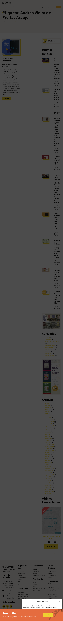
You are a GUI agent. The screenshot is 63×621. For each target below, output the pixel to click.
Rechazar (42, 614)
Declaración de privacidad (44, 618)
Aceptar (29, 614)
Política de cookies (33, 618)
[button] (60, 601)
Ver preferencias (55, 614)
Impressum (52, 618)
